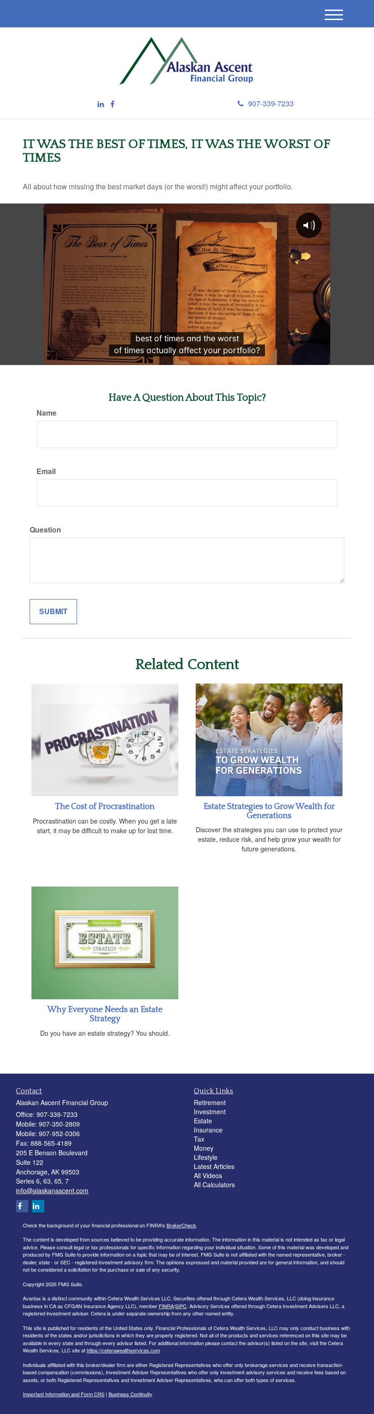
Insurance (208, 1129)
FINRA (166, 1306)
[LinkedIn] (101, 104)
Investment (210, 1111)
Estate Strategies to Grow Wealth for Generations (269, 811)
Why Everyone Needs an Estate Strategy (104, 1014)
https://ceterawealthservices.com (123, 1350)
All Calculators (214, 1184)
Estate (203, 1120)
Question (45, 530)
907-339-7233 (271, 103)
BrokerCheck (181, 1225)
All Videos (208, 1175)
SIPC (181, 1306)
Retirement (210, 1102)
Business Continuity (130, 1394)
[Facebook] (112, 104)
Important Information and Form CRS (63, 1394)
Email (46, 471)
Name (46, 413)
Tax (199, 1138)
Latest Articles (214, 1166)
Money (203, 1148)
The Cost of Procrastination (105, 806)
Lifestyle (206, 1157)
